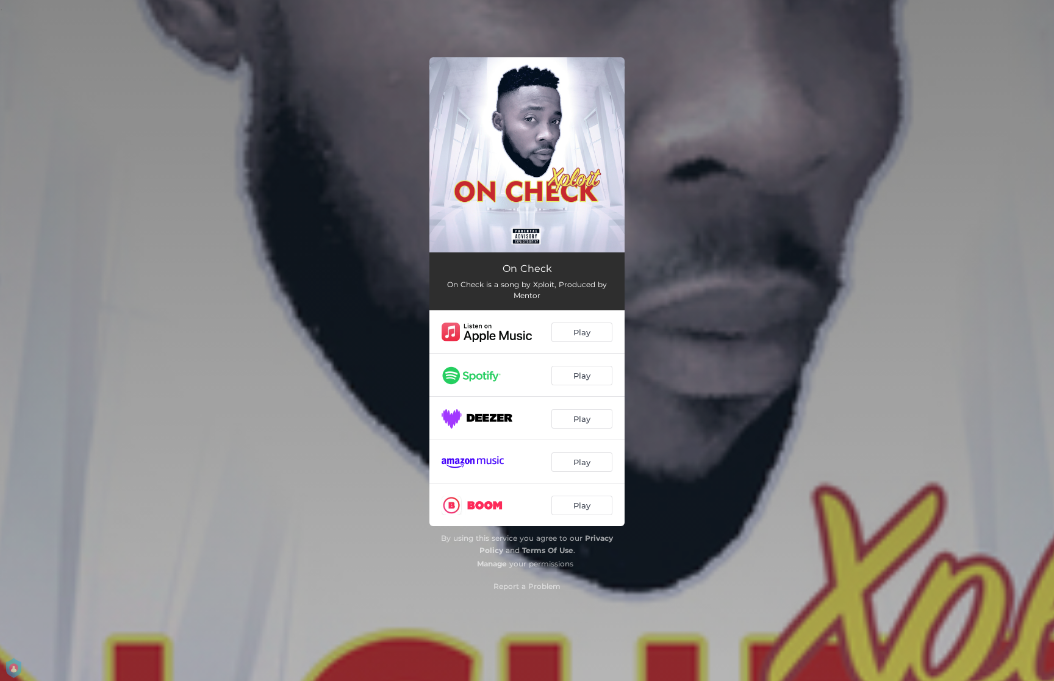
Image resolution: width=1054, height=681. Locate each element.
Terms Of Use (547, 550)
